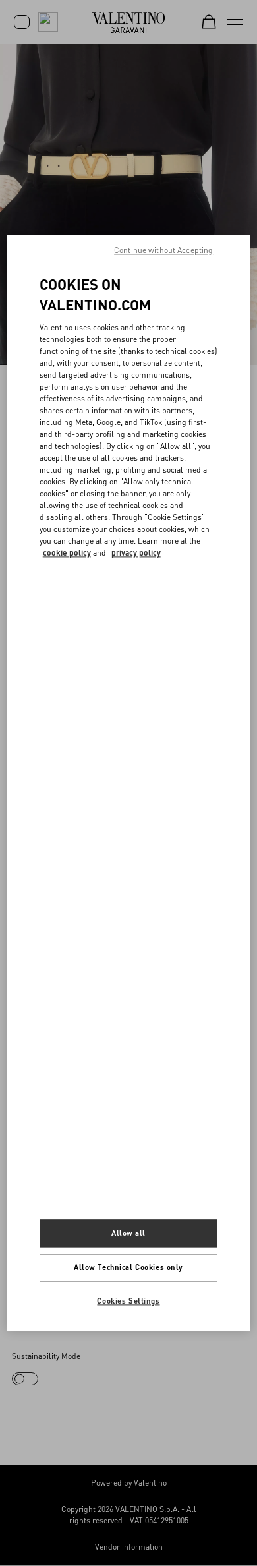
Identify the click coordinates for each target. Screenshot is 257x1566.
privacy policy (136, 553)
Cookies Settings (128, 1301)
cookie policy (67, 553)
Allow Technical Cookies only (128, 1268)
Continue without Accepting (163, 250)
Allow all (128, 1233)
